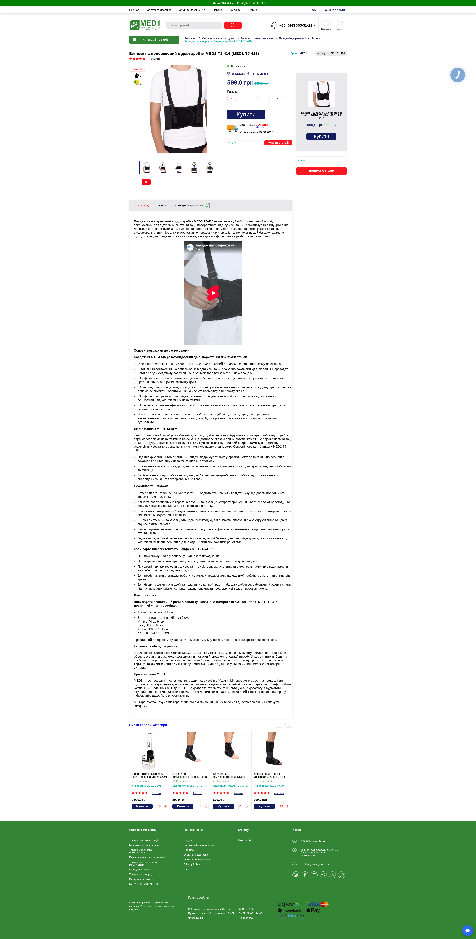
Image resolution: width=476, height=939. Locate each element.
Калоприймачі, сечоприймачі (147, 857)
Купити (246, 114)
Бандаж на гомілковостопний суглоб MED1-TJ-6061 (229, 775)
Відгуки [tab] (161, 205)
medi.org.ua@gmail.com (315, 864)
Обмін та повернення (192, 9)
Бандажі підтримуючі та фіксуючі (300, 38)
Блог (186, 869)
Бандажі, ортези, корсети (257, 38)
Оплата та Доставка (159, 9)
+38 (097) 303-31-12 (313, 840)
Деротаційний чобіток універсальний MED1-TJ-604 (270, 775)
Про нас (134, 9)
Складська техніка (140, 869)
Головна (190, 38)
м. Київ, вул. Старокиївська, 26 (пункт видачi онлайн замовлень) (319, 852)
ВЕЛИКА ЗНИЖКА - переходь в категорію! (238, 3)
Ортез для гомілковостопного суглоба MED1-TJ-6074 (189, 775)
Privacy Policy (192, 864)
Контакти (235, 9)
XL (264, 98)
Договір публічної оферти (199, 845)
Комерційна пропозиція (188, 205)
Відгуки (252, 9)
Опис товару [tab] (141, 205)
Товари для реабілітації (143, 840)
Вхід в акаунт (337, 9)
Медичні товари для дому (218, 38)
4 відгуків (197, 793)
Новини (218, 9)
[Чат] (467, 930)
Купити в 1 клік (278, 142)
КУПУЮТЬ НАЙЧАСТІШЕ (144, 884)
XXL (277, 98)
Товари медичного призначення (140, 851)
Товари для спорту (140, 874)
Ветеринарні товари (141, 879)
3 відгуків (155, 59)
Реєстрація (244, 840)
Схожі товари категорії (148, 725)
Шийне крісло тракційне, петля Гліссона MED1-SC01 (149, 775)
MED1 (303, 53)
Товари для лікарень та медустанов (143, 863)
